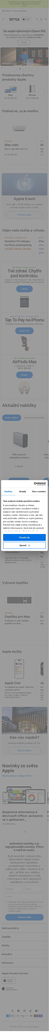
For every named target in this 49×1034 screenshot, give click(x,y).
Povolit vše (24, 537)
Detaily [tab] (22, 491)
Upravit (22, 545)
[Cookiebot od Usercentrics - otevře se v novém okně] (34, 484)
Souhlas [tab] (8, 491)
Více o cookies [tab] (39, 491)
